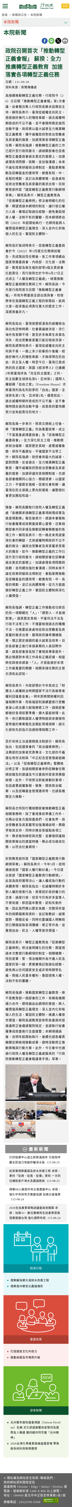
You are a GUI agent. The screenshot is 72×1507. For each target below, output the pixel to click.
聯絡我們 (46, 1478)
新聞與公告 (19, 14)
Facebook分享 (45, 41)
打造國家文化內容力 (23, 1351)
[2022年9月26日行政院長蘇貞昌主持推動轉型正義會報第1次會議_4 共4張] (20, 1129)
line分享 (51, 41)
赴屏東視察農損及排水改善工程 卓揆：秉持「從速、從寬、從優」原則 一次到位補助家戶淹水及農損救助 (35, 1176)
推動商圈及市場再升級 (25, 1357)
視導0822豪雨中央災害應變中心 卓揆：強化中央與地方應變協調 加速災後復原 (35, 1194)
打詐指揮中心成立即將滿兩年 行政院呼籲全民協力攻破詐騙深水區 (35, 1160)
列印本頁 (65, 41)
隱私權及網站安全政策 (22, 1478)
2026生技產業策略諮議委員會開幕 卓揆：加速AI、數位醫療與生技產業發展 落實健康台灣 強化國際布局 (35, 1212)
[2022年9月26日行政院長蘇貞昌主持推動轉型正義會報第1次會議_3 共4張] (20, 1111)
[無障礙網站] (51, 1501)
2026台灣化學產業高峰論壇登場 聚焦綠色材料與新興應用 (34, 1446)
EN (65, 6)
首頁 (5, 14)
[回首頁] (36, 6)
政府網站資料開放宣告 (19, 1482)
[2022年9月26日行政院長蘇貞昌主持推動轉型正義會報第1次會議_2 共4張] (51, 1111)
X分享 (58, 41)
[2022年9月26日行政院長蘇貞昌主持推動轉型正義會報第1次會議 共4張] (35, 1082)
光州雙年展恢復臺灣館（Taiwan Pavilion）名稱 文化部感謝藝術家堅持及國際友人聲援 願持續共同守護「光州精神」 (35, 1430)
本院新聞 (36, 14)
